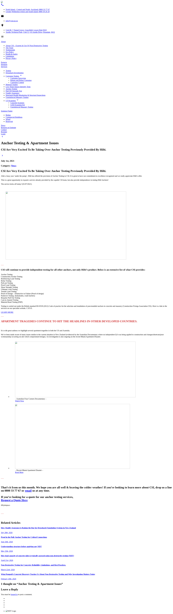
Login (3, 134)
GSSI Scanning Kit (17, 105)
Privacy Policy (11, 58)
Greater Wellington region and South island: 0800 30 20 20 (28, 12)
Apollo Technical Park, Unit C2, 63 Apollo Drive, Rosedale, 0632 (30, 32)
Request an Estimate (8, 128)
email (28, 490)
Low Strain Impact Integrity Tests (18, 87)
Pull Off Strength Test (14, 91)
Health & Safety (12, 54)
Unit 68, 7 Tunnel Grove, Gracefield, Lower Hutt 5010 (26, 30)
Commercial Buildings (14, 117)
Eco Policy (10, 52)
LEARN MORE (7, 312)
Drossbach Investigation (15, 73)
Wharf (8, 119)
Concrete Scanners (17, 103)
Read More (19, 472)
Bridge (8, 115)
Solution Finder (6, 111)
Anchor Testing (11, 89)
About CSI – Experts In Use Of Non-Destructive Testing (27, 46)
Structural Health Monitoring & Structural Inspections (25, 95)
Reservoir (9, 121)
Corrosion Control (17, 82)
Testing (8, 71)
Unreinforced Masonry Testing (17, 97)
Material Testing (12, 85)
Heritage (4, 65)
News (3, 125)
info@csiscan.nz (12, 21)
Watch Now (19, 401)
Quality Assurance (12, 93)
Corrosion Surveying (18, 78)
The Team (9, 48)
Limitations (10, 56)
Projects (4, 62)
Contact (4, 130)
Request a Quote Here (14, 500)
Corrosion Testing (14, 76)
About (3, 42)
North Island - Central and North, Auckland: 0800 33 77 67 (28, 10)
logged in (14, 594)
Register (4, 132)
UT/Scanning (12, 101)
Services (4, 67)
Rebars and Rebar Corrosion (21, 80)
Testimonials (10, 50)
